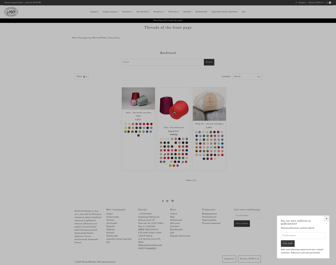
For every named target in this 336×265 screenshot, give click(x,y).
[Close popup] (326, 218)
